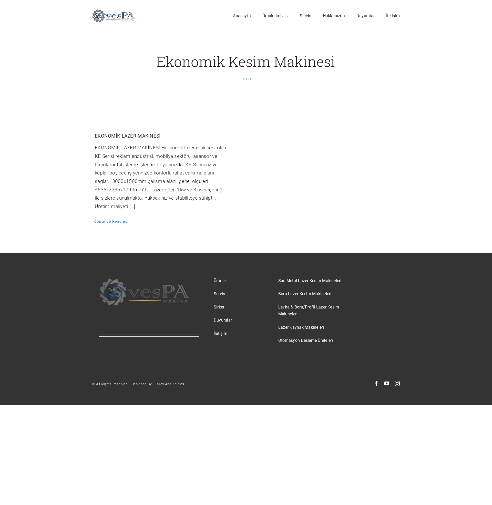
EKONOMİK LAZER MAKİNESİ (128, 136)
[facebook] (376, 383)
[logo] (144, 280)
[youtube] (386, 383)
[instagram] (397, 383)
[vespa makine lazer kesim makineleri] (113, 12)
